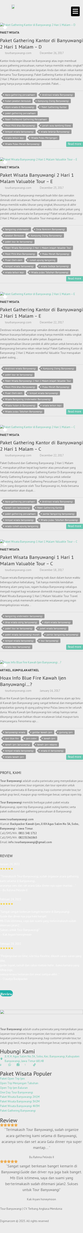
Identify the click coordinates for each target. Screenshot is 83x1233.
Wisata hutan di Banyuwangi (20, 405)
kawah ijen (49, 738)
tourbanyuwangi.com (17, 53)
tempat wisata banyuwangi (19, 131)
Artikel (5, 670)
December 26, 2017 (51, 53)
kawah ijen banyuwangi (17, 507)
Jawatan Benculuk (14, 235)
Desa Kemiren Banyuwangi (50, 229)
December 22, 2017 (51, 322)
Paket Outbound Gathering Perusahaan (26, 119)
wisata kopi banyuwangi (17, 646)
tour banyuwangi (49, 640)
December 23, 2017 (51, 188)
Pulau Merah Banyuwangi (55, 254)
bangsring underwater (17, 229)
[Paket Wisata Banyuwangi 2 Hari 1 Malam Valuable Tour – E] (41, 159)
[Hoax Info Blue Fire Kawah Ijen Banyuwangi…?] (41, 662)
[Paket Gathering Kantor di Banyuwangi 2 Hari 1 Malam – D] (41, 25)
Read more (74, 144)
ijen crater (31, 738)
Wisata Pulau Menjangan (44, 137)
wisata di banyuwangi (52, 750)
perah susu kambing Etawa (56, 125)
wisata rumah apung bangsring (21, 526)
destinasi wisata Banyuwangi (57, 94)
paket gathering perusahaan (20, 113)
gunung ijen (66, 732)
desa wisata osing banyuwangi (21, 622)
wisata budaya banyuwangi (55, 266)
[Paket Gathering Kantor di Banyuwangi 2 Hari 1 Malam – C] (41, 427)
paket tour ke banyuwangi (19, 241)
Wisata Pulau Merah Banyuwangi (22, 144)
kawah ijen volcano (47, 744)
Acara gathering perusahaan (20, 94)
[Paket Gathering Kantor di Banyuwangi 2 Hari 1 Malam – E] (41, 294)
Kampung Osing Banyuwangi (53, 101)
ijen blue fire (12, 738)
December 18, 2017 (51, 570)
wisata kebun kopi (14, 137)
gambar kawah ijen (42, 732)
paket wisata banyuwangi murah (22, 634)
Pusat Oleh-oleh (13, 260)
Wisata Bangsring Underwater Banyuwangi (28, 399)
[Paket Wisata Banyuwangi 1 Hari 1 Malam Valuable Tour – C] (41, 542)
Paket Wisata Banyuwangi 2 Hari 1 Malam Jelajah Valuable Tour (38, 247)
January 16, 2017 (49, 691)
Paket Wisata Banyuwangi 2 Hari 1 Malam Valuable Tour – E (37, 178)
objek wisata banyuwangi (57, 622)
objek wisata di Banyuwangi (19, 107)
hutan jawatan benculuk (18, 101)
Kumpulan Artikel (25, 670)
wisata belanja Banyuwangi (55, 131)
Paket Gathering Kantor (54, 107)
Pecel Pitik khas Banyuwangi (20, 125)
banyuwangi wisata (15, 732)
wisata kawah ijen (14, 756)
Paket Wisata (9, 32)
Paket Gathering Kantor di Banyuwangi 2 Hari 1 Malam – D (41, 43)
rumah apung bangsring (42, 260)
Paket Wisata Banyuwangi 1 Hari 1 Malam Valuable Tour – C (37, 560)
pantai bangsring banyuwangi (59, 513)
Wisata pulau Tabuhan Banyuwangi (49, 272)
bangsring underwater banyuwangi (23, 616)
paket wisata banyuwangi (53, 628)
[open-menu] (75, 11)
